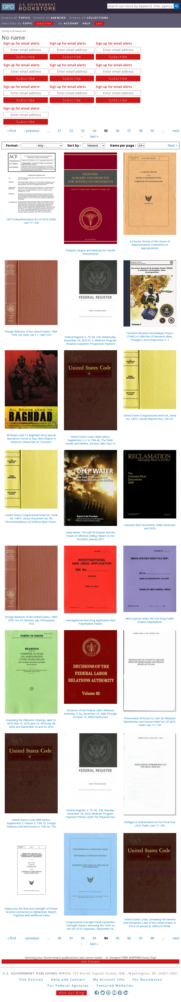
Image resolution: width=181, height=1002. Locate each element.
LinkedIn (126, 992)
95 (117, 938)
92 (82, 938)
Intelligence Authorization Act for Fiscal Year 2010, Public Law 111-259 (149, 823)
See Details (90, 961)
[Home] (30, 9)
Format (12, 145)
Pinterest (120, 992)
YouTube (114, 992)
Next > (173, 145)
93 (94, 938)
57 (129, 131)
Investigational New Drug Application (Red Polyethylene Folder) (90, 622)
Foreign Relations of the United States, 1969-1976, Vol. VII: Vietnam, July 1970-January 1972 (31, 620)
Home (5, 31)
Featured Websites (115, 985)
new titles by (26, 23)
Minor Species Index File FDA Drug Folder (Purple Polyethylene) (149, 620)
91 (71, 938)
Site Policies (31, 979)
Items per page (122, 145)
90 (59, 938)
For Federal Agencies (68, 985)
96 (129, 938)
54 (94, 131)
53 (82, 131)
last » (94, 136)
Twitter (102, 992)
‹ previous (31, 131)
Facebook (97, 992)
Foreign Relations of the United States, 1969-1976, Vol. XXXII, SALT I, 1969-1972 (31, 333)
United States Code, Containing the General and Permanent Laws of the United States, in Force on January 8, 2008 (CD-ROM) (149, 923)
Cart (99, 23)
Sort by (73, 145)
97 (140, 938)
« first (11, 131)
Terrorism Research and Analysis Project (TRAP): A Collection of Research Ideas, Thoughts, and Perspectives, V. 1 (149, 336)
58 (140, 131)
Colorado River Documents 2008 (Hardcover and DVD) (150, 526)
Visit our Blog (71, 993)
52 (71, 131)
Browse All (16, 17)
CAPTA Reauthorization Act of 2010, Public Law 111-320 (31, 221)
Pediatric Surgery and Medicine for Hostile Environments (90, 252)
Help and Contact (68, 979)
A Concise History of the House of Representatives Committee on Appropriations (150, 245)
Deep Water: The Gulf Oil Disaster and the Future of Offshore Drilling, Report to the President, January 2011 (90, 536)
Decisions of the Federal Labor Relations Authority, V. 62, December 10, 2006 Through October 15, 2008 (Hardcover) (90, 714)
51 (59, 131)
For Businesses (147, 979)
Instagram (108, 992)
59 (152, 131)
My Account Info (109, 979)
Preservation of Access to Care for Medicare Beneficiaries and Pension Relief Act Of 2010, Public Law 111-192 (150, 722)
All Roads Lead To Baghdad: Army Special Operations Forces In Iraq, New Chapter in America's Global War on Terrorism (31, 438)
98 (152, 938)
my (68, 23)
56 (117, 131)
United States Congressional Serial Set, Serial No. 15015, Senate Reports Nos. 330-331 (150, 417)
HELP (86, 23)
